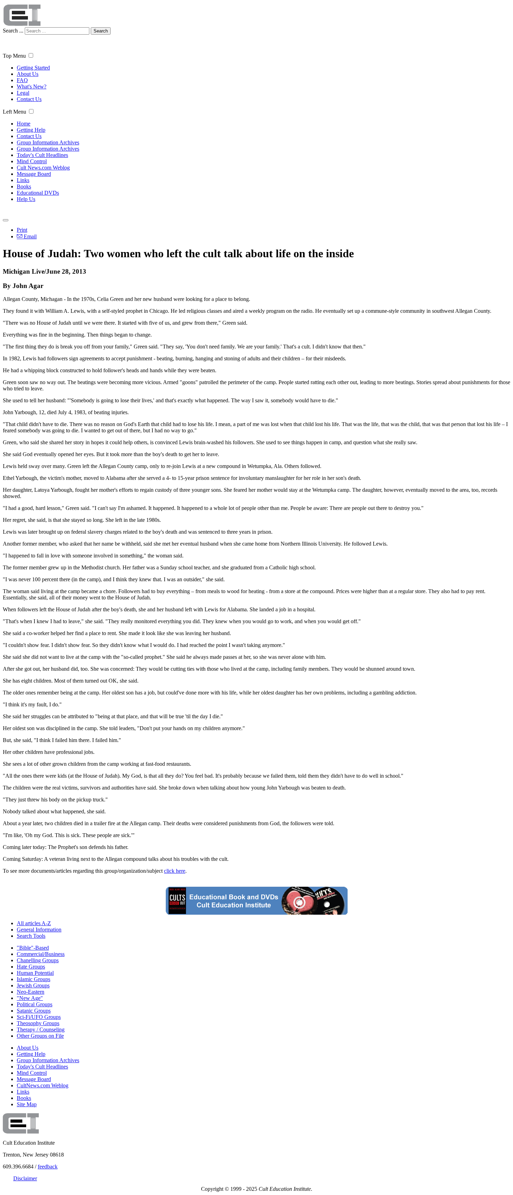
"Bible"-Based (33, 948)
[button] (31, 55)
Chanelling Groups (38, 960)
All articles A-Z (34, 923)
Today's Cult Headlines (42, 155)
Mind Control (32, 161)
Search (101, 31)
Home (23, 124)
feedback (48, 1166)
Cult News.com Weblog (43, 168)
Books (24, 186)
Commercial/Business (41, 954)
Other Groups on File (40, 1036)
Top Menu (14, 56)
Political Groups (34, 1004)
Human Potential (35, 973)
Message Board (34, 174)
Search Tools (31, 936)
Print (22, 230)
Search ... (13, 31)
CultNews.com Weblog (42, 1085)
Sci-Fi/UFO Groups (39, 1017)
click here (174, 871)
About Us (27, 74)
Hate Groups (31, 967)
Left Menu (14, 112)
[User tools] (5, 220)
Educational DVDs (38, 193)
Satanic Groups (34, 1011)
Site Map (27, 1104)
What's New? (31, 86)
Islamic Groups (33, 979)
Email (29, 236)
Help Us (26, 199)
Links (23, 180)
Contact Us (29, 99)
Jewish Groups (33, 985)
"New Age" (30, 998)
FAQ (22, 80)
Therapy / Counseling (41, 1029)
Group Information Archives (48, 142)
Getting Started (33, 68)
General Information (39, 930)
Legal (23, 93)
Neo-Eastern (30, 992)
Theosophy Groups (38, 1023)
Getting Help (31, 130)
